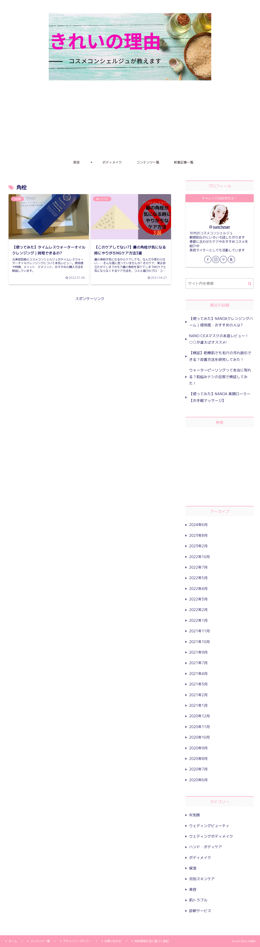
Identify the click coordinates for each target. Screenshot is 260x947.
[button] (249, 284)
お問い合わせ (112, 941)
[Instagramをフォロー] (215, 259)
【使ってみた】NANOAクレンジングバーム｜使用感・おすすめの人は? (221, 322)
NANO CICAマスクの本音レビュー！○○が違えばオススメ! (219, 339)
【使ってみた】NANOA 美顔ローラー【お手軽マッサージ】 (219, 397)
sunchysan (221, 226)
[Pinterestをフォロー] (223, 259)
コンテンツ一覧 (40, 941)
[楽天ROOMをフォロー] (231, 259)
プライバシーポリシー (77, 941)
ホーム (13, 941)
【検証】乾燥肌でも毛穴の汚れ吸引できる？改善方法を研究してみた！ (220, 356)
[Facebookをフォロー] (207, 259)
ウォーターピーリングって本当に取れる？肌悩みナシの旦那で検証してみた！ (220, 377)
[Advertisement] (130, 125)
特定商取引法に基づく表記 (151, 941)
